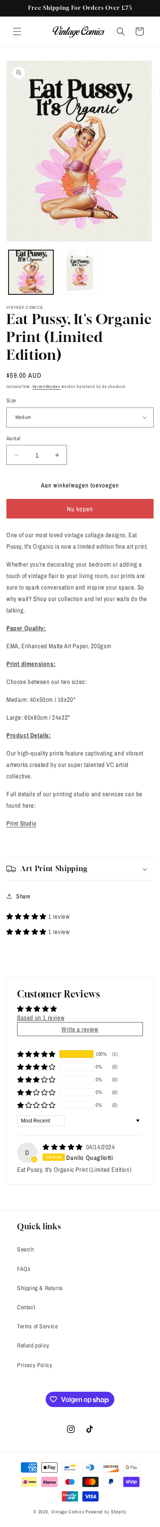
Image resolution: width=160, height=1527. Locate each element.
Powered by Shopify (106, 1512)
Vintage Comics (67, 1512)
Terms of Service (37, 1326)
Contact (26, 1307)
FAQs (23, 1269)
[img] (63, 1146)
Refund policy (33, 1345)
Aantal (13, 438)
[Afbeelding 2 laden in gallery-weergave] (80, 272)
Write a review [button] (79, 1029)
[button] (17, 31)
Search (25, 1249)
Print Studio (21, 823)
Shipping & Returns (40, 1288)
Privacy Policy (34, 1365)
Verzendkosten (46, 386)
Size (11, 400)
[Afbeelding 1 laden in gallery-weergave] (31, 272)
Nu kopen (80, 508)
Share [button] (23, 896)
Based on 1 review (40, 1017)
